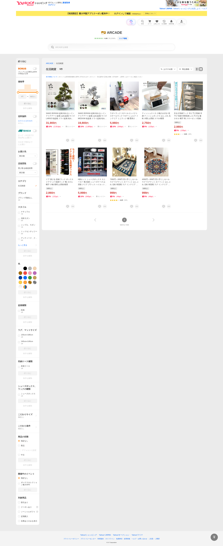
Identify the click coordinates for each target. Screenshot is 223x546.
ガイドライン (110, 539)
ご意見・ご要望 (154, 539)
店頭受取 (22, 163)
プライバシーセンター (88, 539)
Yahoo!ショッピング (88, 535)
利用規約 (101, 539)
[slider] (18, 92)
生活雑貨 (51, 69)
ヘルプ (204, 8)
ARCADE (49, 63)
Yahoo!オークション (121, 535)
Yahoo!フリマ (137, 535)
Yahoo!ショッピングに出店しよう (187, 8)
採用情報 (127, 539)
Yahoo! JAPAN (166, 8)
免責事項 (119, 539)
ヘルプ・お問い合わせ (139, 539)
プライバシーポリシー (71, 539)
